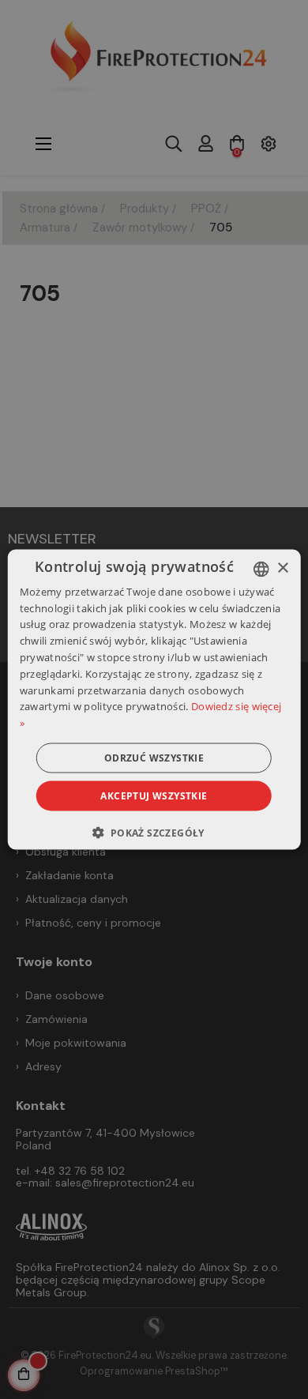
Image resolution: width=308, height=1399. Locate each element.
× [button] (282, 568)
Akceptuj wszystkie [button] (153, 796)
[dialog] (154, 699)
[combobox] (261, 569)
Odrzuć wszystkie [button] (154, 758)
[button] (153, 832)
